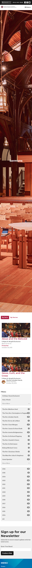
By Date (5, 317)
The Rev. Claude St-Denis (15, 440)
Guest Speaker (15, 459)
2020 (15, 492)
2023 (15, 480)
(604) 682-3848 (18, 2)
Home (3, 566)
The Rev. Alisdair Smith (15, 417)
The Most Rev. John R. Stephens (15, 455)
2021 (15, 488)
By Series (14, 317)
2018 (15, 500)
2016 (15, 507)
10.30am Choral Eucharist (11, 396)
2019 (15, 496)
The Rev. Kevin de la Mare (15, 421)
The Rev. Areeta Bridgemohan (15, 432)
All (3, 519)
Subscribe (7, 553)
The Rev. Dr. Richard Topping (15, 436)
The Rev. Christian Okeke (15, 451)
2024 (15, 476)
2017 (15, 503)
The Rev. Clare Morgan (15, 424)
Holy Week (6, 400)
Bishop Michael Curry (15, 448)
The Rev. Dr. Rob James (15, 444)
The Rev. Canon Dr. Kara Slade (15, 428)
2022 (15, 484)
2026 (15, 469)
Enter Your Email (7, 546)
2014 (15, 515)
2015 (15, 511)
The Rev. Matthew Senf (15, 409)
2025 (15, 473)
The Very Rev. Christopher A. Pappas (15, 413)
